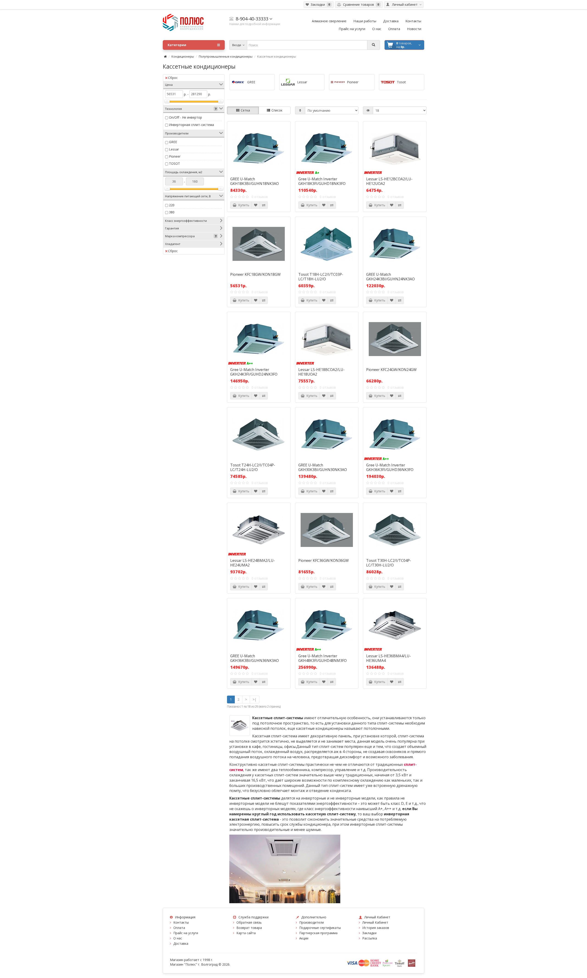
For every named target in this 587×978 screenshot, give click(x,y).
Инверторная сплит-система (191, 125)
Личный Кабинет (375, 922)
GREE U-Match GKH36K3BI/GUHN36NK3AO (254, 658)
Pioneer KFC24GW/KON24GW (391, 369)
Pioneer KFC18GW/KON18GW (255, 274)
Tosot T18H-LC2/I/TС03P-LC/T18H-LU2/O (320, 276)
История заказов (375, 927)
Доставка (180, 943)
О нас (177, 938)
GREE (173, 142)
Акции (303, 938)
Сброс (173, 77)
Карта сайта (246, 933)
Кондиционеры (183, 56)
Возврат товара (249, 927)
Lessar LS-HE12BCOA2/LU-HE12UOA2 (389, 181)
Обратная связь (249, 922)
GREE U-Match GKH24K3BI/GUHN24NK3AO (390, 276)
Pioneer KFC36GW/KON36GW (323, 560)
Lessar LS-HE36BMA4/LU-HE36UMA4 (388, 658)
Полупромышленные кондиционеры (225, 56)
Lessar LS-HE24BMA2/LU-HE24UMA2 (252, 562)
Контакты (181, 922)
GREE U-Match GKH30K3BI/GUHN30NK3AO (322, 467)
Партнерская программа (318, 933)
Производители (311, 922)
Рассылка (369, 938)
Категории (177, 45)
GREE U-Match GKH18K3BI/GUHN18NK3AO (254, 181)
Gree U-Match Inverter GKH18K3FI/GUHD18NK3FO (322, 181)
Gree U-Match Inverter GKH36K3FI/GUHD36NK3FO (389, 467)
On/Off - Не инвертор (185, 117)
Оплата (179, 927)
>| (254, 699)
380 (171, 212)
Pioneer (174, 156)
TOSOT (174, 163)
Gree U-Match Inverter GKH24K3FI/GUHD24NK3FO (253, 371)
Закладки (369, 933)
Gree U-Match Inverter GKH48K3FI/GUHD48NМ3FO (322, 658)
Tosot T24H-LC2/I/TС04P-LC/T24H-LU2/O (252, 467)
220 (171, 205)
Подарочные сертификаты (320, 927)
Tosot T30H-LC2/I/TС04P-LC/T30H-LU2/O (388, 562)
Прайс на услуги (185, 933)
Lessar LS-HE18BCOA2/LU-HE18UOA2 (321, 371)
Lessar (174, 149)
